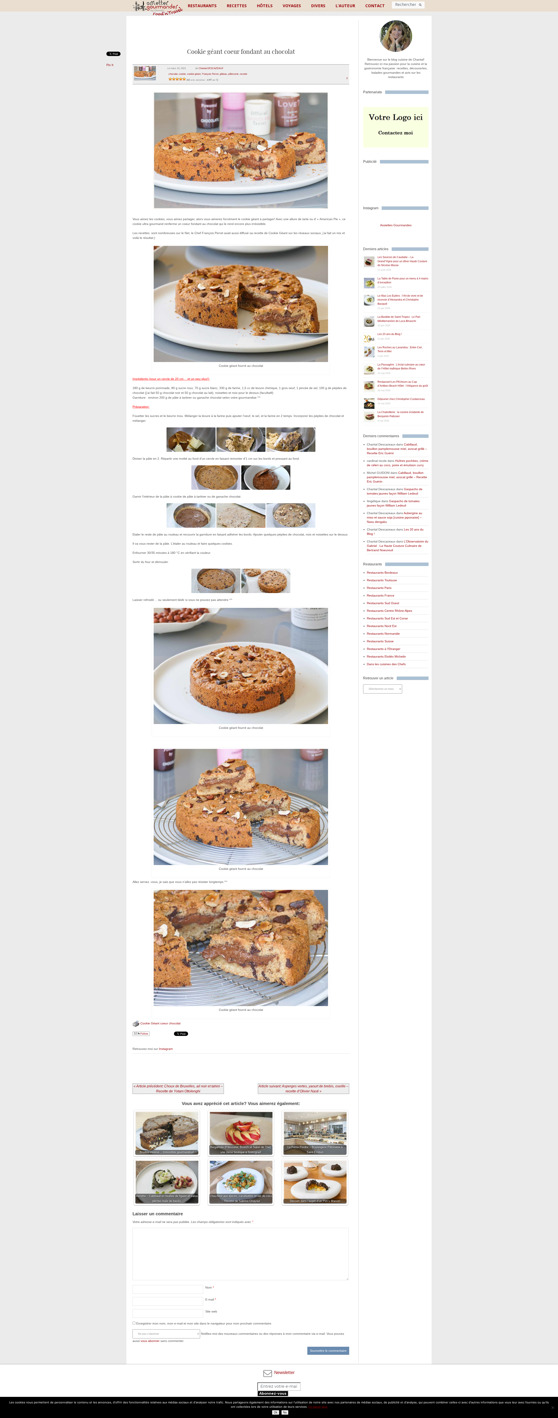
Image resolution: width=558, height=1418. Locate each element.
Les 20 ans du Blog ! (390, 334)
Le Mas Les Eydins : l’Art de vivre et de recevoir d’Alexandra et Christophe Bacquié (400, 299)
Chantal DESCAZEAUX (211, 68)
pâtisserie (233, 74)
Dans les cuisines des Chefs (386, 664)
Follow (144, 1033)
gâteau (223, 74)
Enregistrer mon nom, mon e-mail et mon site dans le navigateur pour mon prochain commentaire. (204, 1323)
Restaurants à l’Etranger (383, 649)
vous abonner (150, 1341)
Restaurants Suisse (380, 641)
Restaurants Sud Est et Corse (387, 618)
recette (243, 74)
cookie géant (194, 74)
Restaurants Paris (379, 588)
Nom (209, 1287)
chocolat (172, 74)
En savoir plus (317, 1406)
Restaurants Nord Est (381, 626)
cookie (182, 74)
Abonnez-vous (272, 1393)
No (285, 1412)
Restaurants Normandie (383, 633)
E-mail (210, 1299)
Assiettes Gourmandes (396, 225)
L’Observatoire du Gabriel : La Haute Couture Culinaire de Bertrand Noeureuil (397, 546)
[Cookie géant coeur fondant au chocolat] (240, 214)
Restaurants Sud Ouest (383, 603)
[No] (552, 1407)
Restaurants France (380, 595)
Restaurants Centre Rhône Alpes (389, 610)
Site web (211, 1311)
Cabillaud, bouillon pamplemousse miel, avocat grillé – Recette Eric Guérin (397, 449)
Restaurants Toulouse (382, 580)
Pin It (109, 65)
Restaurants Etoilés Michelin (386, 656)
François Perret (210, 74)
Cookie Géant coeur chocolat (160, 1023)
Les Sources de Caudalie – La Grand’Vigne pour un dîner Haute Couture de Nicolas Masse (402, 261)
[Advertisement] (241, 35)
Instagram (166, 1049)
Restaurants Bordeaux (382, 572)
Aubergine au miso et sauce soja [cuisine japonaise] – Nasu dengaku (394, 517)
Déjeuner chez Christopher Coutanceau (401, 399)
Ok (275, 1412)
